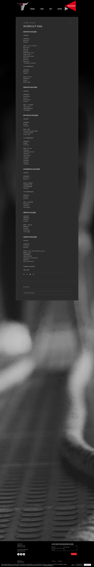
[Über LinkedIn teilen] (30, 274)
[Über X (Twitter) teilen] (27, 274)
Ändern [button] (73, 564)
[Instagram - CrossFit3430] (24, 554)
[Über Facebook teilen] (24, 274)
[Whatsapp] (18, 554)
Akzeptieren (87, 564)
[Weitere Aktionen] (70, 23)
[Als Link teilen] (33, 274)
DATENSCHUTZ (60, 561)
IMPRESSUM (53, 561)
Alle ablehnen (79, 564)
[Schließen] (92, 565)
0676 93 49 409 (22, 551)
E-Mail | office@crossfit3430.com (22, 549)
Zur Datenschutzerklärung (48, 565)
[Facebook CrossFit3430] (21, 554)
